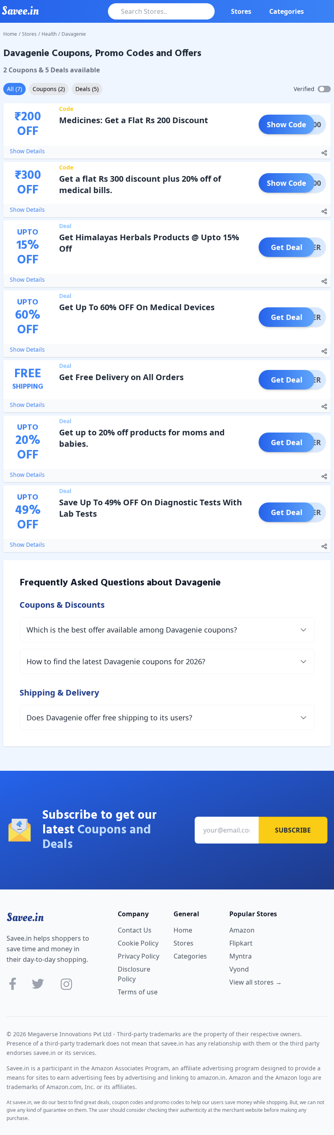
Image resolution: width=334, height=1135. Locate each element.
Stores (241, 11)
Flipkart (241, 943)
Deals (87, 89)
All (14, 89)
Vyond (239, 969)
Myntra (240, 956)
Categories (286, 11)
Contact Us (135, 930)
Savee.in (25, 917)
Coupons (49, 89)
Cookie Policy (138, 943)
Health (49, 33)
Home (10, 33)
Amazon (242, 930)
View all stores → (255, 982)
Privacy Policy (138, 956)
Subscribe (293, 830)
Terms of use (138, 991)
